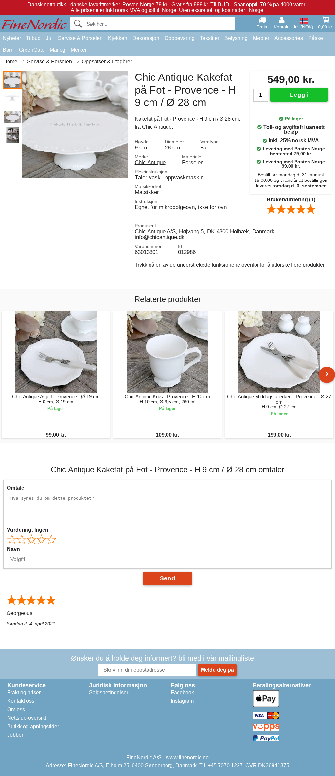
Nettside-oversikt (26, 718)
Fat (204, 147)
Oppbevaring (180, 38)
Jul (49, 38)
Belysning (236, 38)
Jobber (15, 735)
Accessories (288, 38)
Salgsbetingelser (108, 692)
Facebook (182, 692)
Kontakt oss (20, 701)
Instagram (182, 701)
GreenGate (31, 50)
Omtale (15, 488)
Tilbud (33, 38)
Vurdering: (27, 530)
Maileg (57, 50)
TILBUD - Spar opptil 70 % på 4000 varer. (258, 4)
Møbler (261, 38)
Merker (79, 50)
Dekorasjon (145, 38)
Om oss (16, 709)
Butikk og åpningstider (33, 726)
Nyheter (12, 38)
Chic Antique (150, 162)
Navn (13, 549)
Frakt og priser (24, 692)
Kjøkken (117, 38)
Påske (315, 38)
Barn (8, 50)
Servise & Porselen (80, 38)
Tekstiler (209, 38)
